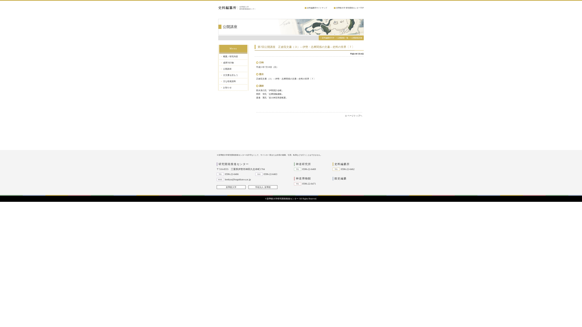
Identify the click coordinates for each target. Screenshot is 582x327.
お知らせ (227, 87)
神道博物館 (303, 178)
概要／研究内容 (230, 56)
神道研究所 (303, 164)
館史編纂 (340, 178)
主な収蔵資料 (229, 81)
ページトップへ (354, 116)
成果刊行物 (228, 63)
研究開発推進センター (234, 164)
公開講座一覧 (342, 38)
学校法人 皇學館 (263, 187)
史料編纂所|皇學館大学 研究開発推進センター (241, 8)
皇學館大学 (231, 187)
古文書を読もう (230, 75)
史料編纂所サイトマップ (317, 8)
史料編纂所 (342, 164)
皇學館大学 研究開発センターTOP (350, 8)
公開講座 (227, 69)
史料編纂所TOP (328, 38)
